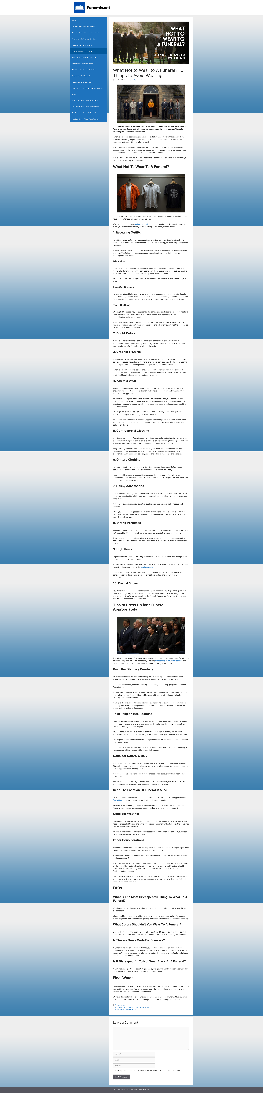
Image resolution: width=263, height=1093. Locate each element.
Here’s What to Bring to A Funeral (82, 63)
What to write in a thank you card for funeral (86, 33)
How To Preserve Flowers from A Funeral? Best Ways (133, 1007)
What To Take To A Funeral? (81, 76)
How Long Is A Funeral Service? (126, 1009)
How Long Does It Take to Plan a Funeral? (85, 119)
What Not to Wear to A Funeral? (82, 51)
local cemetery (147, 567)
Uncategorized (120, 1005)
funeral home (118, 800)
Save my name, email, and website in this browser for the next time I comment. (148, 1071)
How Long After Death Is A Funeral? (83, 26)
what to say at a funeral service (168, 661)
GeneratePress (143, 1090)
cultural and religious (143, 224)
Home (74, 20)
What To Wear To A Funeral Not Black (84, 39)
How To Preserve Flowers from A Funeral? (85, 57)
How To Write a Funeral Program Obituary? (85, 107)
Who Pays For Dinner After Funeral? (83, 70)
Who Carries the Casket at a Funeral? (84, 113)
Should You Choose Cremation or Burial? (85, 100)
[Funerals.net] (93, 8)
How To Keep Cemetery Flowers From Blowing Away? (87, 91)
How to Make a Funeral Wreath (82, 82)
